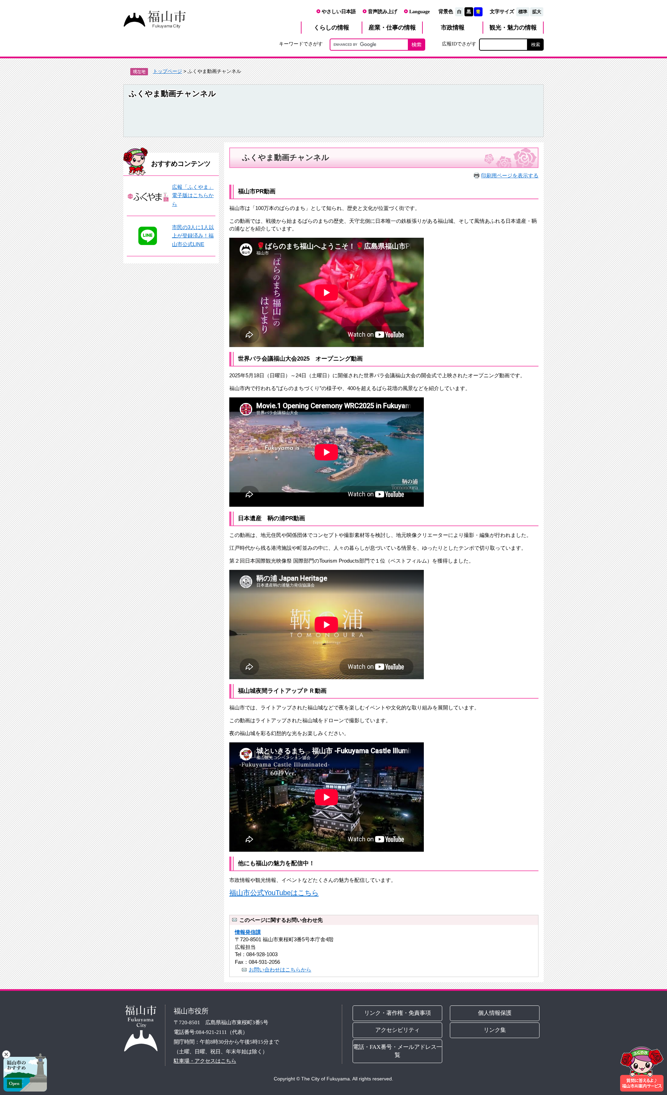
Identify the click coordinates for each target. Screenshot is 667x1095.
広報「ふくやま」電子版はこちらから (193, 195)
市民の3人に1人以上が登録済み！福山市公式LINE (193, 235)
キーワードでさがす (301, 44)
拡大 (536, 11)
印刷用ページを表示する (509, 175)
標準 (522, 11)
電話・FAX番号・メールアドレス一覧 (397, 1051)
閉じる (6, 1054)
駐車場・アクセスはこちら (205, 1061)
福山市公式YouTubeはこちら (274, 892)
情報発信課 (248, 932)
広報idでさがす (459, 44)
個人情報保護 (495, 1013)
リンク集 (495, 1030)
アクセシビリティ (397, 1030)
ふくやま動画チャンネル (172, 93)
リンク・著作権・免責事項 (397, 1013)
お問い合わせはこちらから (280, 969)
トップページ (167, 71)
